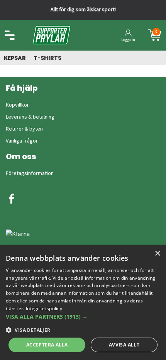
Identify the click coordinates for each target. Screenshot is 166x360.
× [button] (157, 253)
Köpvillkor (17, 105)
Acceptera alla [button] (47, 344)
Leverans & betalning (30, 117)
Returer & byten (24, 129)
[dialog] (83, 302)
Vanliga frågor (22, 141)
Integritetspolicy (44, 308)
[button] (83, 316)
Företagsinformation (30, 173)
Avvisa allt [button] (124, 344)
